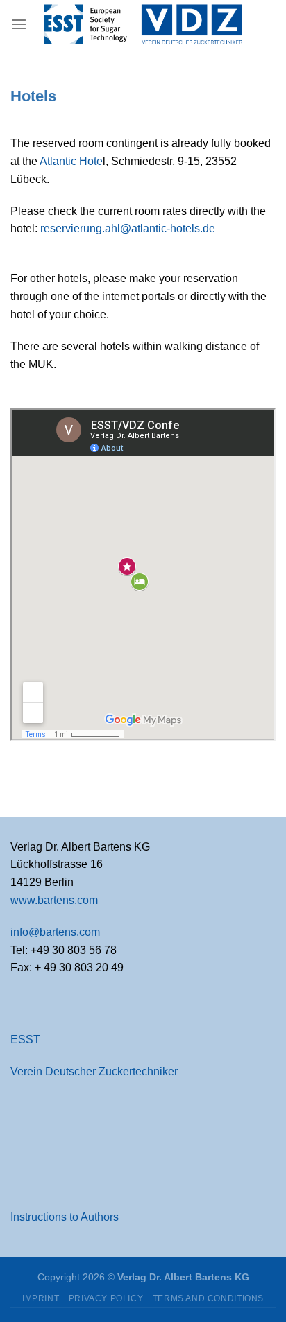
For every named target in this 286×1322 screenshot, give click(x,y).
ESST (25, 1039)
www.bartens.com (54, 900)
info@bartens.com (55, 932)
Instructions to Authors (64, 1217)
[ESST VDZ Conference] (143, 24)
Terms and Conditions (208, 1298)
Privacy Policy (106, 1298)
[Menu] (18, 24)
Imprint (40, 1298)
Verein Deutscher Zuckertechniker (94, 1071)
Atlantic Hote (71, 161)
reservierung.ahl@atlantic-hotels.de (127, 228)
